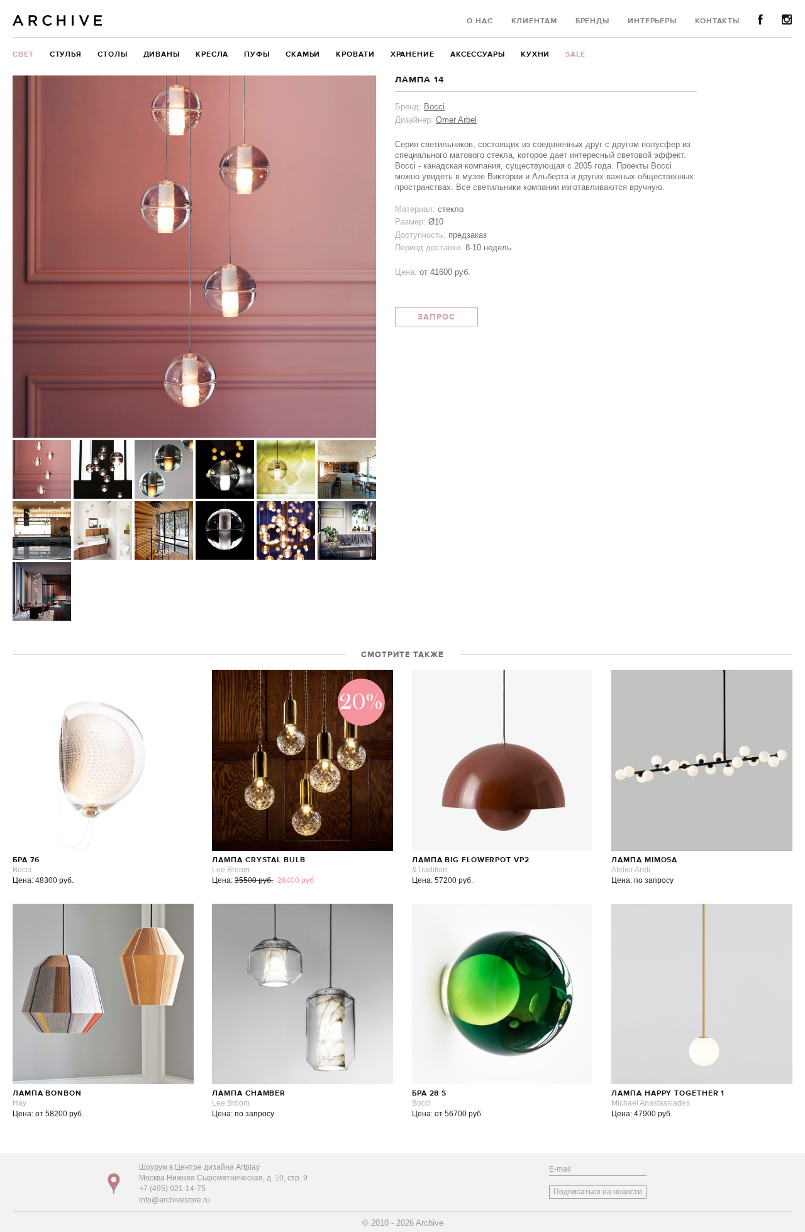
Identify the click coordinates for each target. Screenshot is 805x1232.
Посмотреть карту (114, 1183)
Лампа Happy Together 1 (667, 1093)
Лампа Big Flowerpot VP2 (471, 860)
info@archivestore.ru (174, 1200)
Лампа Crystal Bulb (258, 860)
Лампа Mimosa (644, 860)
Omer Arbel (456, 120)
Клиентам (534, 21)
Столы (112, 54)
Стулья (66, 54)
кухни (535, 54)
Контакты (717, 21)
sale (575, 54)
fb (760, 19)
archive (58, 20)
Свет (23, 54)
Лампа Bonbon (47, 1093)
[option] (194, 256)
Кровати (355, 54)
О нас (480, 21)
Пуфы (257, 54)
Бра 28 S (429, 1093)
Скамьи (303, 54)
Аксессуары (477, 54)
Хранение (413, 54)
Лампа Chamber (249, 1093)
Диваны (161, 54)
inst (787, 19)
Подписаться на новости (597, 1191)
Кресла (212, 54)
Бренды (592, 21)
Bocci (434, 106)
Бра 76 (26, 860)
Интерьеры (652, 21)
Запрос (436, 317)
